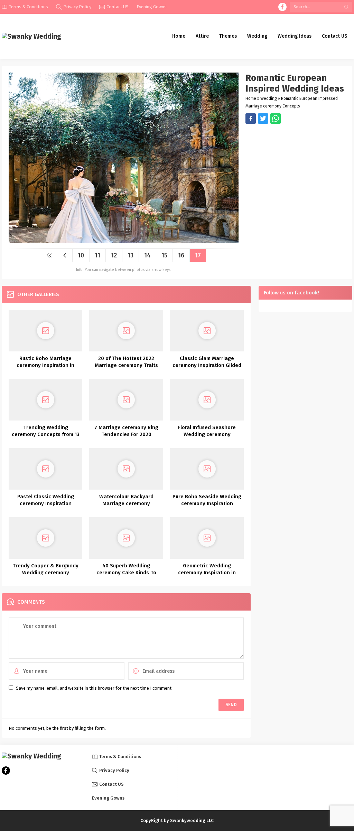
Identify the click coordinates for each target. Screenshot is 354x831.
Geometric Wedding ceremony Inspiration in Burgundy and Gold (207, 573)
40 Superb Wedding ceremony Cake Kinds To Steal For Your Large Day (126, 573)
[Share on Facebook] (250, 118)
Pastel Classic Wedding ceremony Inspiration (45, 500)
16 (181, 255)
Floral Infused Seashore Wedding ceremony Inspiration (207, 434)
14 (147, 255)
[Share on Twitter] (275, 118)
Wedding (268, 98)
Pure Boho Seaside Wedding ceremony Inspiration (207, 500)
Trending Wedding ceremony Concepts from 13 (46, 430)
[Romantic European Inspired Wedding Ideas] (124, 240)
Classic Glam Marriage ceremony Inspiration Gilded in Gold (207, 365)
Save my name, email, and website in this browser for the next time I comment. (94, 688)
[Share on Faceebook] (263, 118)
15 (164, 255)
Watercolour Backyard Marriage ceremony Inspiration (126, 503)
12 (114, 255)
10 (81, 255)
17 (198, 255)
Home (250, 98)
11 (97, 255)
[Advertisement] (295, 172)
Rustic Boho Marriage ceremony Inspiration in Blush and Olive (45, 365)
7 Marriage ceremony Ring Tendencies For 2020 (126, 430)
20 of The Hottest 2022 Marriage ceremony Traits (126, 361)
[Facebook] (282, 7)
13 (130, 255)
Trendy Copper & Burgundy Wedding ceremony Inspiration (45, 573)
